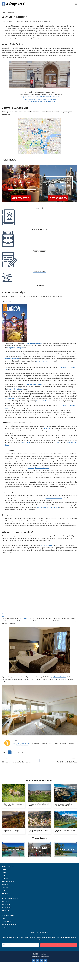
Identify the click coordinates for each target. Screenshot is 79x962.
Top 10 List (5, 901)
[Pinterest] (41, 960)
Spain (4, 890)
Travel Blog (5, 910)
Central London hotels (22, 745)
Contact (4, 927)
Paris (3, 875)
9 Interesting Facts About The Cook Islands (16, 760)
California (5, 887)
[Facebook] (33, 960)
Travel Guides (10, 12)
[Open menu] (75, 3)
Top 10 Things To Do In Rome (67, 760)
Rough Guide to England (15, 348)
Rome (4, 872)
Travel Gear (6, 904)
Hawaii (4, 870)
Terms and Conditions (9, 924)
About (4, 919)
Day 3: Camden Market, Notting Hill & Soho (41, 101)
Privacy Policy (6, 921)
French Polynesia (8, 881)
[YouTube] (45, 960)
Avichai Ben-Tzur (9, 21)
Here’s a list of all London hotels (21, 743)
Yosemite (5, 893)
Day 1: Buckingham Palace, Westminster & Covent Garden (40, 97)
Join (58, 945)
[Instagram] (37, 960)
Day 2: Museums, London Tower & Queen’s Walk (41, 99)
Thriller (58, 442)
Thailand (5, 884)
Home (3, 12)
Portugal (5, 878)
